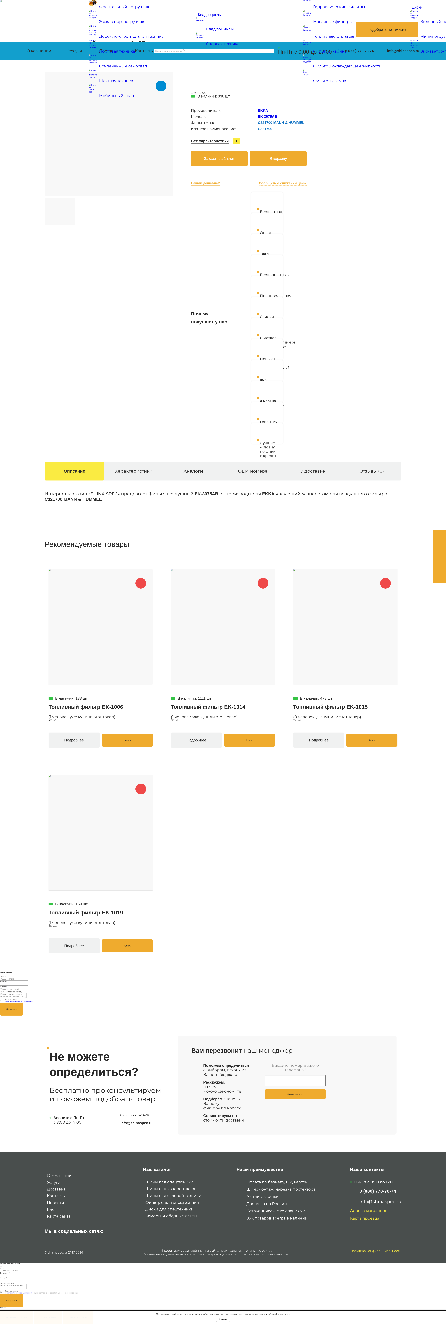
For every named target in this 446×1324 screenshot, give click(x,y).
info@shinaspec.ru (136, 1123)
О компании (39, 51)
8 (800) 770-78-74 (134, 1115)
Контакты (56, 1196)
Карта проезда (364, 1218)
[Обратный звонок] (439, 563)
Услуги (75, 51)
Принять (223, 1319)
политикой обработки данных (275, 1314)
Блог (51, 1209)
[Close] (1, 1266)
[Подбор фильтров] (439, 549)
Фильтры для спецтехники (172, 1202)
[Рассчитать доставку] (439, 576)
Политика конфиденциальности (375, 1251)
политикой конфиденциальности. (19, 1001)
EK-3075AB (267, 116)
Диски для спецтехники (169, 1209)
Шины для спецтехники (169, 1182)
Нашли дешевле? (205, 183)
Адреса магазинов (368, 1210)
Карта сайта (59, 1216)
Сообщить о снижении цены (283, 183)
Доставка (56, 1189)
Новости (55, 1202)
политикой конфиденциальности (19, 1293)
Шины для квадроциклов (170, 1188)
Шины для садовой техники (173, 1195)
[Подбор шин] (439, 536)
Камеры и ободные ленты (171, 1216)
